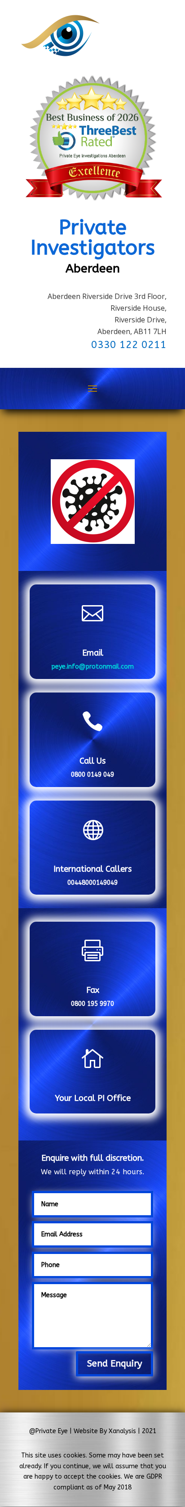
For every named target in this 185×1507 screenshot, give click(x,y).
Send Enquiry (114, 1363)
